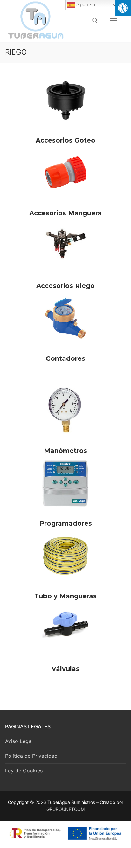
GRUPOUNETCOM (65, 809)
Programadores (65, 523)
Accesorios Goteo (65, 140)
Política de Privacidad (31, 756)
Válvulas (65, 669)
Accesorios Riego (65, 286)
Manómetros (65, 450)
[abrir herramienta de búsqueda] (95, 21)
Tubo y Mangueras (65, 596)
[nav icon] (113, 20)
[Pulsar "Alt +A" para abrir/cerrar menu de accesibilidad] (123, 8)
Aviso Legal (19, 741)
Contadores (65, 358)
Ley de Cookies (24, 770)
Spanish (85, 4)
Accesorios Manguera (65, 213)
